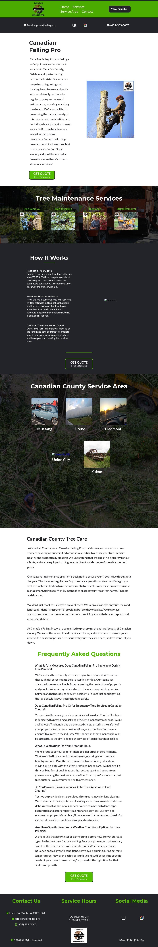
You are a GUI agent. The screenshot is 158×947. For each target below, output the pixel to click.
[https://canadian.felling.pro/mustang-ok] (44, 411)
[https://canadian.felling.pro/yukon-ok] (97, 454)
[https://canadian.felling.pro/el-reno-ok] (79, 411)
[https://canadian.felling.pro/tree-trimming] (63, 221)
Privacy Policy (126, 940)
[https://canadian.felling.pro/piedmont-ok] (113, 411)
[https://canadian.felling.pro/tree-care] (95, 221)
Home (64, 6)
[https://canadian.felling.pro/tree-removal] (32, 221)
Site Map (139, 940)
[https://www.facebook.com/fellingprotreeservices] (74, 25)
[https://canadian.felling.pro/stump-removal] (126, 221)
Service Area (69, 11)
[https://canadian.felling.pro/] (38, 9)
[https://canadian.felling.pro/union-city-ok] (61, 454)
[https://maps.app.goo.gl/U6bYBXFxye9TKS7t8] (85, 25)
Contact (87, 11)
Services (78, 6)
